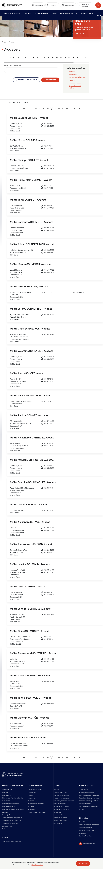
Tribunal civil (6, 792)
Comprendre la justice (35, 789)
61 (40, 108)
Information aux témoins (61, 806)
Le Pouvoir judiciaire (41, 13)
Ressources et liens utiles (68, 13)
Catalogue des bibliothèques (88, 806)
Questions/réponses (85, 827)
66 (59, 108)
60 (36, 108)
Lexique (81, 809)
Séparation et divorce (60, 820)
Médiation (28, 13)
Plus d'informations (37, 865)
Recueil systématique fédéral (88, 801)
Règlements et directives (36, 804)
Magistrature (32, 798)
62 (44, 108)
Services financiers (85, 836)
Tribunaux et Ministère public (11, 14)
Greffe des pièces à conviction (11, 820)
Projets (30, 795)
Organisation (32, 792)
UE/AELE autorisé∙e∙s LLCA (77, 77)
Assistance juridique (60, 792)
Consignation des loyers (61, 798)
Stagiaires (72, 80)
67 (63, 108)
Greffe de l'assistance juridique (12, 818)
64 (51, 108)
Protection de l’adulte (60, 815)
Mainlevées (57, 812)
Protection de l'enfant (60, 818)
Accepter (83, 863)
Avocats (11, 42)
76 (75, 108)
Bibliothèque (32, 809)
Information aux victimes (61, 809)
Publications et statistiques (36, 812)
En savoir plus (79, 33)
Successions (58, 823)
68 (67, 108)
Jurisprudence (83, 789)
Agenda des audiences (86, 792)
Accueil (4, 42)
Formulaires (83, 822)
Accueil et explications (27, 80)
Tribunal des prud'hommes (10, 804)
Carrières (31, 801)
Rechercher (51, 80)
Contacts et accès (87, 13)
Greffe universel (7, 829)
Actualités (31, 806)
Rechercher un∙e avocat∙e (12, 65)
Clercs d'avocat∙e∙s (75, 83)
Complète (72, 71)
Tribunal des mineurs (8, 806)
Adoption (56, 789)
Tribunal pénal (6, 795)
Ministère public (7, 789)
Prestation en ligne (85, 804)
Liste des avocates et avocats (89, 795)
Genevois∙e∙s (73, 74)
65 (55, 108)
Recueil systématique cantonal (89, 798)
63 (48, 108)
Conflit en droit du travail (61, 795)
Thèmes (54, 13)
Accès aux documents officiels (89, 825)
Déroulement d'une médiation (11, 841)
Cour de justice (7, 815)
